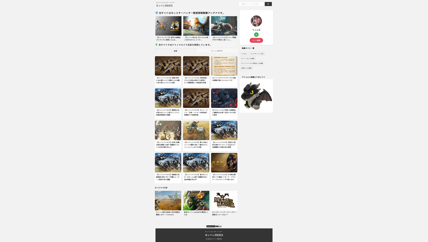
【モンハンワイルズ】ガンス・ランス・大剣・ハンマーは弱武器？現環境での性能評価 (196, 112)
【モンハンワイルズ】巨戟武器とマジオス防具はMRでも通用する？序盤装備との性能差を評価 (196, 80)
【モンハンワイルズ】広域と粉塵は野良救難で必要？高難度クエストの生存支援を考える (167, 144)
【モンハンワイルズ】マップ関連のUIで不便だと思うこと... (224, 38)
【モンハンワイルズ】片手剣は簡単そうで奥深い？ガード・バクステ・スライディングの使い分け (224, 176)
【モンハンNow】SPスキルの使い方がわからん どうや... (196, 38)
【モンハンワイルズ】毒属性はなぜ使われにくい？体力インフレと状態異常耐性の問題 (167, 112)
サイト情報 (256, 40)
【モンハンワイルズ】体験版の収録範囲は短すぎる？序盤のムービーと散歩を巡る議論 (167, 176)
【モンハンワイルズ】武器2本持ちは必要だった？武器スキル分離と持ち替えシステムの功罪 (167, 80)
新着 (175, 51)
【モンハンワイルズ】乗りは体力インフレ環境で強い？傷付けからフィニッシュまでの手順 (196, 144)
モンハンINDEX (164, 5)
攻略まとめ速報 (246, 68)
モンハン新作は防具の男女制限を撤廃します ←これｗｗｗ (168, 213)
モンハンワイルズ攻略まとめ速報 (252, 63)
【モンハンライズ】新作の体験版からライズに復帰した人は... (168, 38)
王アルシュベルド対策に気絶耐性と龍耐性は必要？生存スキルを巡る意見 (224, 112)
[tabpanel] (168, 29)
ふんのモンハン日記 (257, 54)
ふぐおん (244, 54)
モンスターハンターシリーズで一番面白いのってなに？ (224, 213)
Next (235, 27)
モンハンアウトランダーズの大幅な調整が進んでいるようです (224, 79)
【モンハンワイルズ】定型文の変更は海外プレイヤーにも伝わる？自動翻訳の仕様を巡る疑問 (224, 144)
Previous (157, 27)
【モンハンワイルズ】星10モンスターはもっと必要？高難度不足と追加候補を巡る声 (196, 176)
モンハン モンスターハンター (214, 232)
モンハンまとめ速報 (247, 58)
